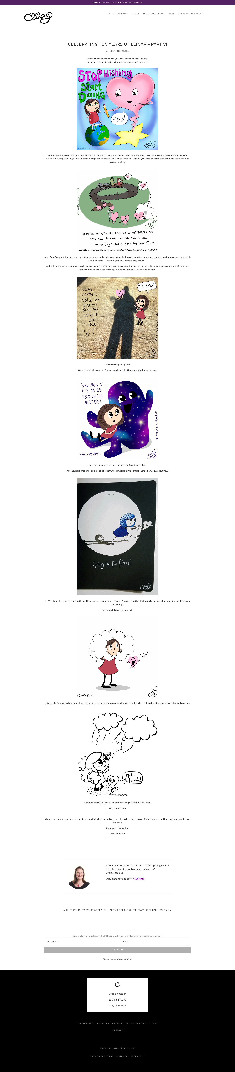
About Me (149, 14)
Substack (139, 878)
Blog (161, 14)
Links (171, 14)
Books (135, 14)
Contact (117, 1030)
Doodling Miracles (190, 14)
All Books (103, 1023)
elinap (111, 51)
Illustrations (118, 14)
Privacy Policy (138, 1056)
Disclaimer (121, 1056)
